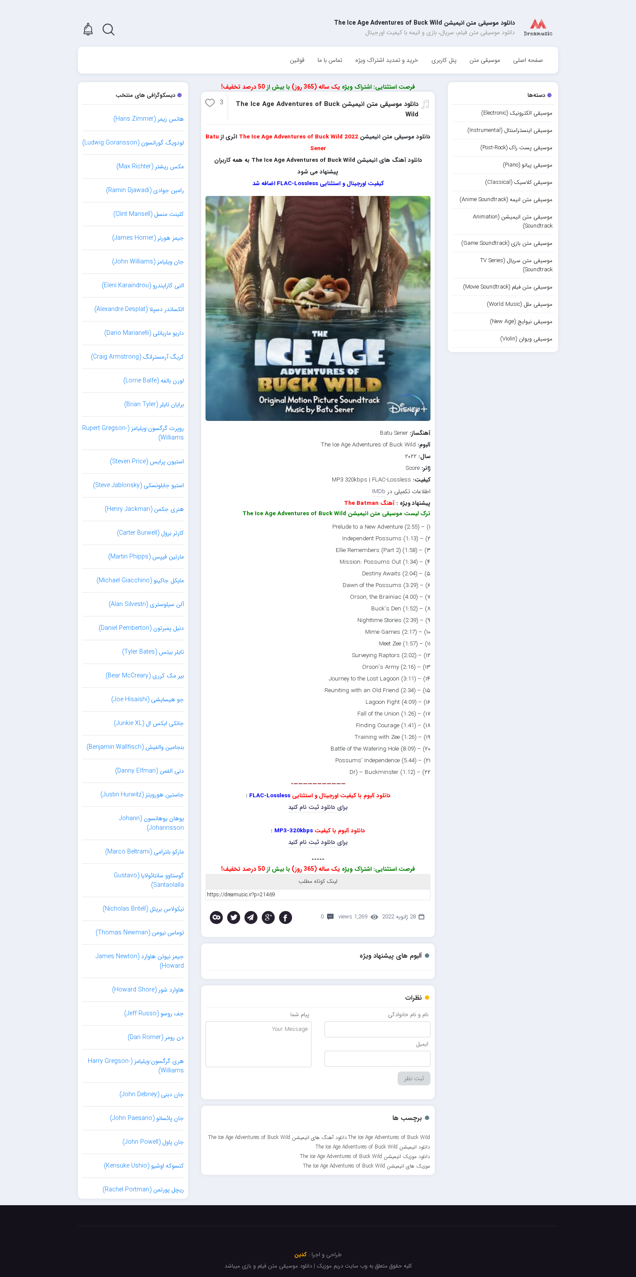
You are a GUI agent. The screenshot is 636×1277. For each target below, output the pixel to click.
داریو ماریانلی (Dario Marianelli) (144, 333)
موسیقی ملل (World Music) (519, 304)
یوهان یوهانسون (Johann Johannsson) (151, 823)
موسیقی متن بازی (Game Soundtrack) (506, 243)
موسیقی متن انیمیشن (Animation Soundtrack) (512, 221)
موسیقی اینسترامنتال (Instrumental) (509, 130)
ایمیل (422, 1044)
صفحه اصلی (528, 60)
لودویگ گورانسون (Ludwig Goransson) (133, 143)
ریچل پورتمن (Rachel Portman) (143, 1189)
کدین (300, 1254)
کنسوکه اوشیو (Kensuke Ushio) (144, 1166)
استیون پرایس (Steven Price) (147, 461)
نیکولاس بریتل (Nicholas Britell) (143, 909)
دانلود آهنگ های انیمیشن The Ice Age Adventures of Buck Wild (277, 1137)
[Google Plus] (268, 917)
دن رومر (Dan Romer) (156, 1037)
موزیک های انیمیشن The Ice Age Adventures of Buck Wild (366, 1166)
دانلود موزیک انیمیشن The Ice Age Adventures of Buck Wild (365, 1156)
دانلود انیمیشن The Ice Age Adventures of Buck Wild (372, 1147)
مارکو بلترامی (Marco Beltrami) (144, 852)
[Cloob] (216, 917)
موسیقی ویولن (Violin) (526, 338)
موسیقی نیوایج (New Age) (521, 321)
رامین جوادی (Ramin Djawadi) (145, 190)
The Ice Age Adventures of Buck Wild (389, 1137)
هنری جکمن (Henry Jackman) (144, 509)
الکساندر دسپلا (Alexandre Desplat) (139, 309)
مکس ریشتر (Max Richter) (150, 166)
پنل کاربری (443, 60)
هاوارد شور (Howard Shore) (148, 990)
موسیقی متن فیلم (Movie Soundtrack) (507, 287)
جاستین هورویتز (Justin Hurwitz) (142, 794)
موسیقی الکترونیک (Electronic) (516, 113)
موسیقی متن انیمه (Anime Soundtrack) (505, 199)
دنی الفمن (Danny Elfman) (149, 771)
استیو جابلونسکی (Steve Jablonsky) (138, 485)
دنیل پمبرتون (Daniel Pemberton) (141, 628)
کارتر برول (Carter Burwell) (150, 533)
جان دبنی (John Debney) (151, 1094)
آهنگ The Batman (369, 503)
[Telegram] (250, 917)
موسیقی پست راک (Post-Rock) (516, 147)
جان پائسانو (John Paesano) (147, 1118)
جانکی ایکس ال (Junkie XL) (149, 723)
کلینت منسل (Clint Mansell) (148, 214)
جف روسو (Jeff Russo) (154, 1013)
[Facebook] (285, 917)
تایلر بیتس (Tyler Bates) (153, 652)
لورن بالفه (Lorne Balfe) (153, 380)
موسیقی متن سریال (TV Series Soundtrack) (516, 265)
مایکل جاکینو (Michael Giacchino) (140, 580)
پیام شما (299, 1014)
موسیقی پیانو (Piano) (527, 165)
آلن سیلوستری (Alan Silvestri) (146, 604)
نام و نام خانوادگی (408, 1014)
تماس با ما (330, 60)
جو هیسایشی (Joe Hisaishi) (147, 699)
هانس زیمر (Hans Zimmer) (148, 119)
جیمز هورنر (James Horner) (148, 238)
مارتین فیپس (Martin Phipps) (146, 556)
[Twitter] (233, 917)
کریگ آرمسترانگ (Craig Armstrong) (137, 357)
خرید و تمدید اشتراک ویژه (386, 60)
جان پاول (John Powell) (153, 1142)
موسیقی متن (484, 60)
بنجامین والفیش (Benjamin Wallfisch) (135, 747)
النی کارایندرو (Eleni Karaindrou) (143, 285)
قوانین (297, 60)
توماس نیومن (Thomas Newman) (140, 932)
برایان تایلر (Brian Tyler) (154, 404)
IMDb (378, 491)
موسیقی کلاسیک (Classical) (518, 182)
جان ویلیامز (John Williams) (148, 261)
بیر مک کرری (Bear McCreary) (145, 675)
